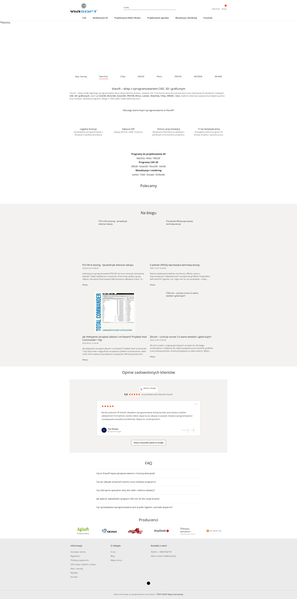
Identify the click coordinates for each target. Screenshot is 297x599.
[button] (85, 18)
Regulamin (75, 556)
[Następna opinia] (193, 430)
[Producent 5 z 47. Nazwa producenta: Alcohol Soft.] (109, 530)
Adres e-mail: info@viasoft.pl (163, 556)
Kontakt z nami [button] (159, 545)
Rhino (149, 158)
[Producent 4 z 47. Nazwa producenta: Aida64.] (83, 530)
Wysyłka (74, 572)
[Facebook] (148, 583)
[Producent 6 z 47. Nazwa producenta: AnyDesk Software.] (135, 530)
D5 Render (160, 174)
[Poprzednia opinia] (188, 430)
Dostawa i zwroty (78, 552)
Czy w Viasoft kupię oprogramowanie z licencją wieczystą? (125, 473)
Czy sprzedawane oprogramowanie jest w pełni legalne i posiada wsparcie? (134, 507)
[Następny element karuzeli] (226, 531)
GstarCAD (143, 166)
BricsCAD (154, 166)
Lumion (135, 174)
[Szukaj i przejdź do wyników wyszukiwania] (174, 7)
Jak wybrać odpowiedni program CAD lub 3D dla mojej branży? (128, 498)
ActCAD (162, 166)
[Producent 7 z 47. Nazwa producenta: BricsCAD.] (161, 530)
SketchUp (141, 158)
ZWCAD (134, 166)
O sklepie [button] (116, 545)
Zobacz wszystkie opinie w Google (148, 442)
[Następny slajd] (292, 47)
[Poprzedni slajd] (5, 47)
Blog (113, 556)
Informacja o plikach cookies (83, 564)
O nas (113, 552)
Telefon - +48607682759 (161, 552)
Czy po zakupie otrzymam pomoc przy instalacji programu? (126, 481)
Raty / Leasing (77, 568)
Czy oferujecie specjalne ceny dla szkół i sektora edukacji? (125, 490)
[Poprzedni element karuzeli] (70, 531)
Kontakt (74, 577)
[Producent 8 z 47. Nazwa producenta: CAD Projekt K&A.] (188, 530)
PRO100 (156, 158)
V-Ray (142, 174)
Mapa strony (116, 560)
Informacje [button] (76, 545)
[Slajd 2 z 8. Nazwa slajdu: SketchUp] (148, 47)
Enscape (150, 174)
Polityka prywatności (80, 560)
